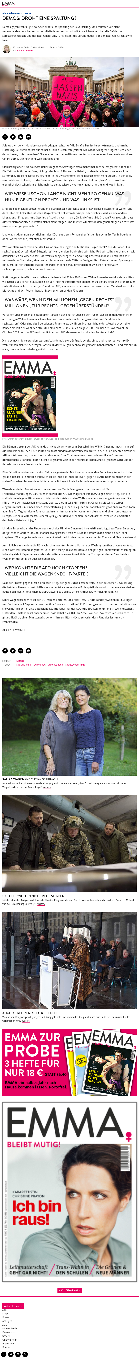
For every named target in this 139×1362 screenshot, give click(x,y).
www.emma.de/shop (83, 439)
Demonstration (55, 664)
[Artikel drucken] (28, 137)
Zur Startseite (70, 1290)
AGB (4, 1324)
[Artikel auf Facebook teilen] (5, 137)
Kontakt (6, 1347)
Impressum (8, 1343)
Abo (4, 1309)
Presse (5, 1317)
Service (6, 1336)
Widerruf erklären (13, 1306)
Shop (5, 1313)
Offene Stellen (9, 1339)
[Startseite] (69, 4)
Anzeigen (7, 1321)
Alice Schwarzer (25, 50)
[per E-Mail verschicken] (20, 137)
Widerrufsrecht (10, 1328)
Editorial (20, 661)
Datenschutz (8, 1332)
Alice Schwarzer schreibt (16, 13)
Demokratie (39, 664)
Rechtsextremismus (75, 664)
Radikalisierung (24, 664)
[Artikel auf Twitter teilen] (13, 137)
